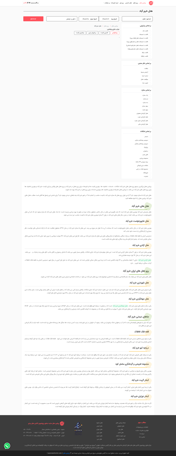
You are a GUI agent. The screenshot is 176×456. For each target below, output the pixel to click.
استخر (146, 137)
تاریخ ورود (114, 19)
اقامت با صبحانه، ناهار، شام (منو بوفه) (138, 49)
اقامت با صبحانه (143, 34)
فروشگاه (145, 173)
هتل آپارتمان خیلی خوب (141, 121)
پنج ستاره (145, 110)
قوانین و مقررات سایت (142, 430)
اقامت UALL (144, 56)
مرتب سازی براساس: (113, 29)
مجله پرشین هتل (121, 423)
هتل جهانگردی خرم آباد (120, 306)
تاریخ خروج (93, 19)
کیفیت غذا (145, 83)
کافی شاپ (145, 155)
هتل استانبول (120, 439)
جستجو (33, 18)
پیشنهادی (114, 33)
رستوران (145, 151)
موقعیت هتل (144, 79)
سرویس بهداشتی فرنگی (141, 144)
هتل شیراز (99, 436)
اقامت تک (145, 31)
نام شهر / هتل (147, 19)
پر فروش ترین (92, 33)
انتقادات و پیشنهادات (142, 427)
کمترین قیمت (104, 33)
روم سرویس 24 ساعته (142, 162)
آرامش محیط (144, 72)
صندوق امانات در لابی (142, 169)
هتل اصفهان (120, 426)
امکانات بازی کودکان (142, 165)
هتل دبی (99, 439)
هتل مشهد (99, 423)
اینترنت (146, 176)
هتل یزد (120, 429)
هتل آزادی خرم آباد (144, 260)
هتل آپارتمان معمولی (142, 113)
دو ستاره (145, 99)
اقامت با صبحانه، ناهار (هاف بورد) (139, 38)
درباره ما (142, 434)
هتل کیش (99, 426)
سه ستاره (145, 103)
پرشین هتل (66, 453)
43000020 (31, 3)
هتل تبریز (99, 432)
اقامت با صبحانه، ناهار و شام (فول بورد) (137, 42)
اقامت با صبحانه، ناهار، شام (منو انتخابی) (137, 45)
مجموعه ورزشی (144, 158)
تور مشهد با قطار (120, 436)
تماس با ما (142, 437)
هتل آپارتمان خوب (143, 117)
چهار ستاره (145, 106)
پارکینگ (146, 147)
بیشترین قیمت (80, 33)
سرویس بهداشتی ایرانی (141, 140)
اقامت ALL (145, 53)
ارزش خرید (145, 76)
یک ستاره (145, 95)
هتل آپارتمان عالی (143, 124)
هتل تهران (99, 429)
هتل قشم (121, 432)
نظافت (146, 68)
